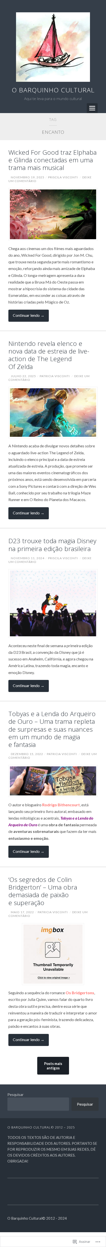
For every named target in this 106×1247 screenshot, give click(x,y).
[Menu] (92, 108)
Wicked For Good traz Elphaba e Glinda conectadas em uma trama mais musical (52, 160)
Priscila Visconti (63, 177)
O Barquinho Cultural (53, 89)
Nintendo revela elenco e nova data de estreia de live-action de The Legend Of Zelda (48, 355)
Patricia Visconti (55, 376)
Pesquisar (15, 1094)
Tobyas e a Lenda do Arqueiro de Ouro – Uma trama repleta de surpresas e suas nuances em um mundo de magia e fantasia (52, 729)
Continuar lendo (26, 317)
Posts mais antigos (53, 1065)
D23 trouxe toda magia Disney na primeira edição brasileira (52, 544)
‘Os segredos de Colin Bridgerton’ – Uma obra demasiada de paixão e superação (42, 891)
